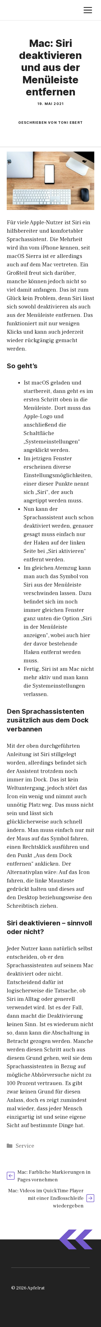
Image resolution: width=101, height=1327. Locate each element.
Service (25, 1146)
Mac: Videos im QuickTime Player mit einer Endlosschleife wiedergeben (46, 1198)
